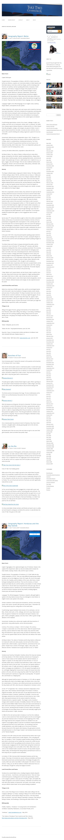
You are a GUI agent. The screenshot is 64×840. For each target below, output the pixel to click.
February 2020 (49, 224)
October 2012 (49, 366)
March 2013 (49, 357)
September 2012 (50, 368)
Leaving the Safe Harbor (52, 480)
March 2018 (49, 255)
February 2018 (49, 257)
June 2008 (48, 456)
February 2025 (49, 150)
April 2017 (48, 272)
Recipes (48, 490)
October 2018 (49, 244)
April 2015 (48, 313)
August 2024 (49, 156)
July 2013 (48, 349)
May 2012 (48, 375)
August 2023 (49, 167)
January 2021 (49, 203)
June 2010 (48, 418)
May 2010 (48, 420)
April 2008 (48, 460)
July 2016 (48, 289)
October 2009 (49, 430)
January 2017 (49, 278)
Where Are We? (11, 20)
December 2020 (50, 205)
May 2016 (48, 293)
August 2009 (49, 431)
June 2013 (48, 351)
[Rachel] (54, 94)
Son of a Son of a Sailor (52, 128)
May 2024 (48, 160)
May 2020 (48, 218)
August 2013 (49, 347)
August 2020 (49, 212)
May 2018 (48, 252)
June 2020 (48, 216)
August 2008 (49, 452)
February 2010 (49, 424)
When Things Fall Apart (51, 124)
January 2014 (49, 338)
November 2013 (50, 342)
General (24, 357)
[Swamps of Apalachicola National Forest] (59, 108)
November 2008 (50, 446)
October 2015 (49, 302)
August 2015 (49, 306)
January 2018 (49, 259)
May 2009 (48, 437)
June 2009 (48, 435)
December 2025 (50, 147)
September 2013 (50, 345)
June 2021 (48, 197)
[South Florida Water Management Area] (49, 108)
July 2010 (48, 417)
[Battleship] (49, 94)
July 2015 (48, 308)
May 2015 (48, 312)
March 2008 (49, 461)
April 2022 (48, 179)
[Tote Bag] (49, 87)
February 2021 (49, 201)
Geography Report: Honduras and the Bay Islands (23, 524)
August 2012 (49, 370)
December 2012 (50, 362)
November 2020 (50, 207)
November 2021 (50, 188)
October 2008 (49, 448)
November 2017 (50, 263)
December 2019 (50, 225)
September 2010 (50, 413)
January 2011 (49, 405)
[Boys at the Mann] (54, 101)
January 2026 (49, 145)
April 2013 (48, 355)
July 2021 (48, 195)
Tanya (11, 448)
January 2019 (49, 239)
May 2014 (48, 330)
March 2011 (49, 402)
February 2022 (49, 182)
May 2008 (48, 458)
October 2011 (49, 388)
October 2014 (49, 321)
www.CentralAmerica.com (14, 812)
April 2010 (48, 422)
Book (34, 20)
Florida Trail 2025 (50, 126)
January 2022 (49, 184)
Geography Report (25, 38)
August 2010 (49, 415)
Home (3, 20)
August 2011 (49, 392)
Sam (11, 38)
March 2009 (49, 441)
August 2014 (49, 325)
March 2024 (49, 162)
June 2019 (48, 233)
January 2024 (49, 164)
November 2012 (50, 364)
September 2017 (50, 267)
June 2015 (48, 310)
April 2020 (48, 220)
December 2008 (50, 445)
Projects (48, 488)
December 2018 (50, 240)
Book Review (49, 473)
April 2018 (48, 253)
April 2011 (48, 400)
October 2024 (49, 154)
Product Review (50, 486)
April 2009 (48, 439)
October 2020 (49, 209)
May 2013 (48, 353)
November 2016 (50, 282)
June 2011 (48, 396)
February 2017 (49, 276)
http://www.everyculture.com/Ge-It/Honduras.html (14, 818)
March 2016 (49, 297)
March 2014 (49, 334)
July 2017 (48, 268)
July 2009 (48, 433)
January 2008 (49, 463)
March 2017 (49, 274)
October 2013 (49, 343)
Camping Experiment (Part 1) (53, 134)
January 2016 (49, 300)
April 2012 (48, 377)
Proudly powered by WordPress (9, 837)
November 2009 (50, 428)
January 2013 (49, 360)
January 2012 (49, 383)
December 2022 (50, 171)
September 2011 (50, 390)
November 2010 (50, 409)
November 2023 (50, 165)
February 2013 (49, 358)
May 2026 (48, 143)
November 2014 (50, 319)
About (28, 20)
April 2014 (48, 332)
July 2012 (48, 372)
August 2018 (49, 246)
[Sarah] (54, 87)
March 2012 (49, 379)
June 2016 (48, 291)
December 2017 (50, 261)
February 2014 (49, 336)
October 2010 (49, 411)
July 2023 (48, 169)
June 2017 (48, 270)
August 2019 (49, 229)
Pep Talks (48, 484)
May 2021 (48, 199)
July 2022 (48, 175)
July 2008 (48, 454)
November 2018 (50, 242)
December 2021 (50, 186)
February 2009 (49, 443)
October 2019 (49, 227)
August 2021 (49, 194)
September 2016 (50, 285)
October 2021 (49, 190)
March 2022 (49, 180)
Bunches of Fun (14, 355)
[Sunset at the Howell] (59, 94)
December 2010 (50, 407)
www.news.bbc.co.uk (25, 338)
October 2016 (49, 283)
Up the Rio (12, 446)
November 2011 (50, 387)
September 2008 (50, 450)
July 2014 (48, 327)
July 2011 (48, 394)
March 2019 (49, 237)
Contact (20, 20)
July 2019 (48, 231)
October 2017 (49, 265)
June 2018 (48, 250)
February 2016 (49, 298)
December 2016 (50, 280)
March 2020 (49, 222)
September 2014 (50, 323)
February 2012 (49, 381)
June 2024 (48, 158)
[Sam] (59, 87)
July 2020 (48, 214)
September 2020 (50, 210)
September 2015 (50, 304)
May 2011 (48, 398)
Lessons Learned (50, 482)
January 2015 (49, 317)
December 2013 (50, 340)
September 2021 (50, 192)
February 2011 (49, 403)
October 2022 (49, 173)
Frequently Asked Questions (53, 475)
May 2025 (48, 149)
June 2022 (48, 177)
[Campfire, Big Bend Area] (59, 101)
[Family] (48, 74)
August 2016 (49, 287)
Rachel (11, 357)
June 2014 (48, 328)
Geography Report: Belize (18, 36)
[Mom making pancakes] (54, 108)
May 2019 (48, 235)
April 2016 (48, 295)
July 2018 (48, 248)
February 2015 (49, 315)
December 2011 (50, 385)
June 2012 (48, 373)
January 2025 (49, 152)
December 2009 (50, 426)
